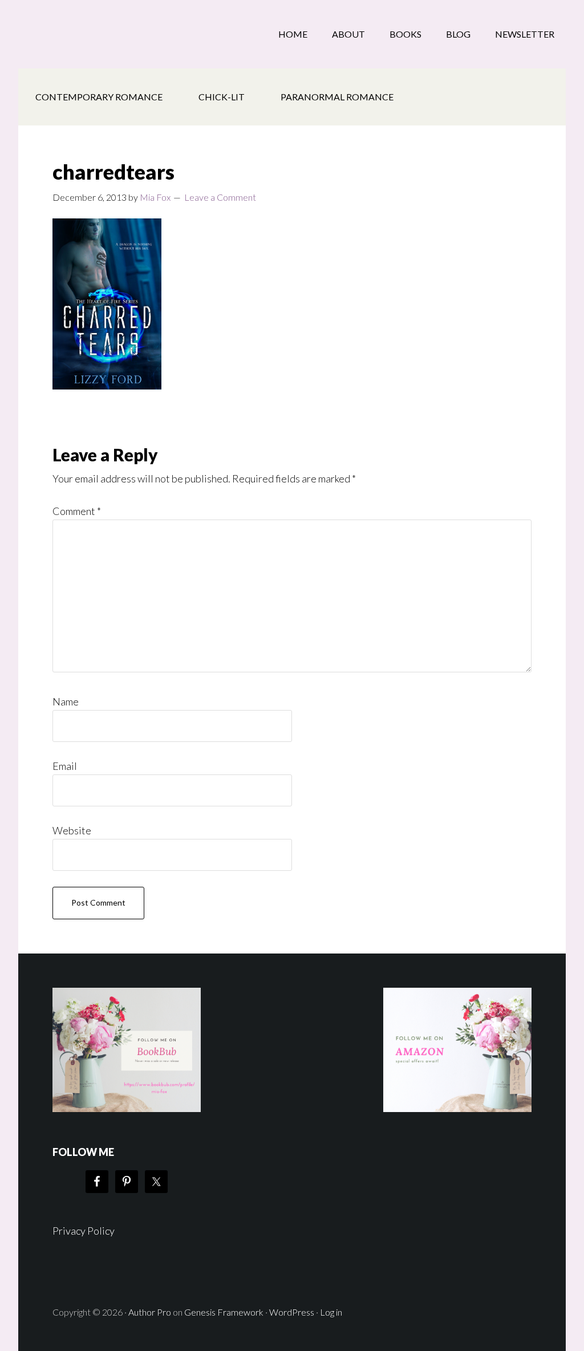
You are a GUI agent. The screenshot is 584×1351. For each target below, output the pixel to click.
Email (64, 766)
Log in (331, 1312)
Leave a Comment (220, 197)
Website (71, 830)
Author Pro (149, 1312)
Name (65, 701)
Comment (76, 511)
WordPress (291, 1312)
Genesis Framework (223, 1312)
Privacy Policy (83, 1230)
